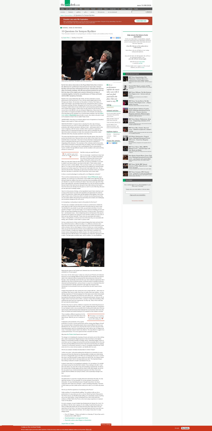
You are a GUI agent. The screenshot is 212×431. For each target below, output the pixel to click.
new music (69, 9)
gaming (123, 9)
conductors (109, 136)
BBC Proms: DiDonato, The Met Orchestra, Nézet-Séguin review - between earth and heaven (140, 93)
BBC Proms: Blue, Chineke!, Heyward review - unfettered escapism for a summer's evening (140, 129)
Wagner (115, 136)
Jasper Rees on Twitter (68, 423)
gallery (79, 12)
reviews (63, 12)
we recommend (112, 12)
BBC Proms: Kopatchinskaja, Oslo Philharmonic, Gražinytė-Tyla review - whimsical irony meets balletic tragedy (139, 78)
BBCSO (108, 137)
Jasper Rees (66, 37)
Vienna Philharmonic (93, 177)
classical (86, 9)
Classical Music (68, 15)
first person (101, 12)
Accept (177, 428)
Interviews (109, 134)
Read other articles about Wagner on (75, 420)
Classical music (116, 134)
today (62, 9)
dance (106, 9)
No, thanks (185, 428)
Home (62, 15)
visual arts (113, 9)
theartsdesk (76, 418)
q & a (85, 12)
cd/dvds (130, 9)
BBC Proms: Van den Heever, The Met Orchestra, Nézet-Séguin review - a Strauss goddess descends (140, 102)
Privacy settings (106, 424)
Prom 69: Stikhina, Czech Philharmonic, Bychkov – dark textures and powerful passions (113, 126)
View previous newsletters (137, 200)
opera (76, 9)
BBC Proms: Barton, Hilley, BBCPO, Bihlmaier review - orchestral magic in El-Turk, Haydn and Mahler (139, 148)
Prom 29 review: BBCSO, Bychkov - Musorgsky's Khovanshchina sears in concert (114, 115)
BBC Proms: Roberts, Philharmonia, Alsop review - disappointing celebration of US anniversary (140, 120)
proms (92, 12)
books (136, 9)
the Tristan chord (71, 334)
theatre (93, 9)
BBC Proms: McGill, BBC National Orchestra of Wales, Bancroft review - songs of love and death (140, 165)
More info (88, 429)
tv (118, 9)
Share (113, 37)
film (81, 9)
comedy (99, 9)
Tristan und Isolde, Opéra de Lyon (113, 122)
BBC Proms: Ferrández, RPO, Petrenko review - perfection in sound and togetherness (140, 172)
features (70, 12)
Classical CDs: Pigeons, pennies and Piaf (139, 86)
